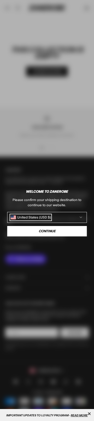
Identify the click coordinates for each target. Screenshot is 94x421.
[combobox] (31, 217)
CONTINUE (47, 231)
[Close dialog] (89, 413)
